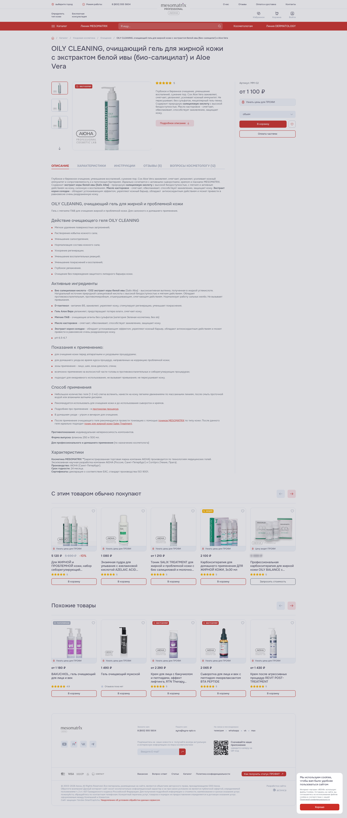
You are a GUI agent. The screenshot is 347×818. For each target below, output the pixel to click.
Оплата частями (267, 133)
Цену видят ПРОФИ (265, 548)
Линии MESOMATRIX (94, 26)
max (253, 730)
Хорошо (319, 807)
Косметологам (243, 26)
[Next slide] (59, 148)
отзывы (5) (152, 166)
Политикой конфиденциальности (315, 799)
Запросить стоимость (273, 581)
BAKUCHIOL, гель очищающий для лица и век (73, 676)
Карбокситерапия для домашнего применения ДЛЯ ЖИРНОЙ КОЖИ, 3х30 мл (222, 566)
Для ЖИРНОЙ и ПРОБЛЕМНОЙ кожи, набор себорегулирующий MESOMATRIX (71, 567)
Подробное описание (173, 123)
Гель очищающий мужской (120, 674)
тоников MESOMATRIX (171, 420)
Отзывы (242, 4)
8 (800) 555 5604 (121, 4)
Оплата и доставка (266, 4)
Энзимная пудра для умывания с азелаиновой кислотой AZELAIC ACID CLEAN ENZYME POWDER (119, 567)
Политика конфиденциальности (213, 774)
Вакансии (142, 774)
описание (60, 166)
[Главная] (52, 38)
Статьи (175, 774)
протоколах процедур (105, 408)
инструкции (124, 166)
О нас (226, 4)
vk (245, 730)
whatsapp (234, 730)
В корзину (263, 124)
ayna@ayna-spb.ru (186, 730)
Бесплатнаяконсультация (79, 15)
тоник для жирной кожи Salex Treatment (108, 423)
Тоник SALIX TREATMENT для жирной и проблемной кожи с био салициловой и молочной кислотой (172, 567)
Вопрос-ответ (159, 774)
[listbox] (267, 114)
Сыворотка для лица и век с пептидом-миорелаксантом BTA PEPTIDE (221, 678)
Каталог (62, 26)
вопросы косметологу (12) (193, 166)
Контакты (291, 4)
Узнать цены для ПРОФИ (260, 102)
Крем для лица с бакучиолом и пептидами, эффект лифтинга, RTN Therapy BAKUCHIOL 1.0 (172, 679)
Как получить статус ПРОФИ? (262, 773)
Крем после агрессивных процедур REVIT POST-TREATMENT (268, 678)
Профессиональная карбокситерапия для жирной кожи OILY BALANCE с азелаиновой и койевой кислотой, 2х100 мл (272, 569)
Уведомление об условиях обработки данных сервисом (130, 800)
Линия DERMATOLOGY (281, 26)
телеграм (219, 730)
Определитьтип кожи (57, 15)
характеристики (91, 166)
